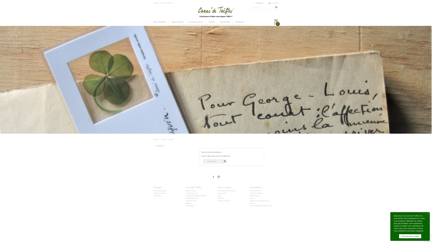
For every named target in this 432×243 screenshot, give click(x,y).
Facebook (213, 177)
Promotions (157, 196)
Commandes (222, 193)
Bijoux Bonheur (160, 22)
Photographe (190, 206)
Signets (160, 145)
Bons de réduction (224, 201)
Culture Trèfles (191, 191)
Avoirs (220, 196)
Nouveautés (225, 22)
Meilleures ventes (159, 193)
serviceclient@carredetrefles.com (261, 206)
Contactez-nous (191, 201)
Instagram (218, 177)
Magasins (189, 203)
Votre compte (224, 187)
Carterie (211, 22)
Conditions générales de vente (196, 196)
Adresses (221, 198)
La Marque (239, 22)
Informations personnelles (226, 191)
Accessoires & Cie (196, 22)
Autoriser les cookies (410, 236)
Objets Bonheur (177, 22)
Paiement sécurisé (192, 198)
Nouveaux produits (160, 191)
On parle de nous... (192, 193)
